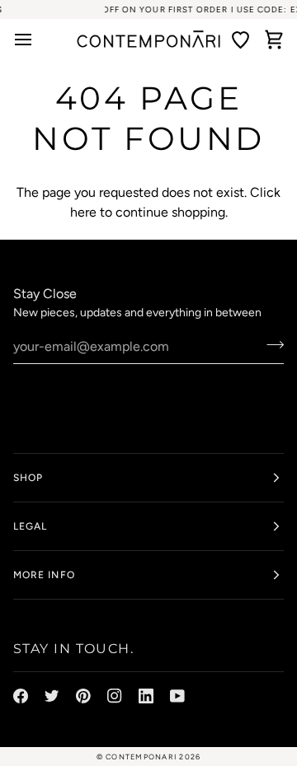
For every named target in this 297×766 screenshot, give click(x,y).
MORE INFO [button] (44, 575)
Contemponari (141, 756)
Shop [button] (28, 477)
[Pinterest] (83, 696)
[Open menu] (29, 39)
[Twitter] (52, 696)
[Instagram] (114, 696)
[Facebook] (20, 696)
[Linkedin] (146, 696)
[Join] (270, 344)
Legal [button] (30, 526)
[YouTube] (177, 696)
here (83, 212)
